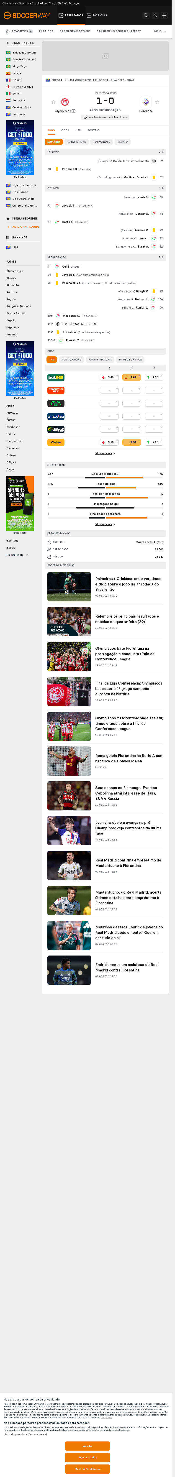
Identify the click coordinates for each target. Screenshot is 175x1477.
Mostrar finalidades (87, 1469)
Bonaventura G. (126, 246)
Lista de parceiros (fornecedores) (25, 1434)
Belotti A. (130, 197)
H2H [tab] (78, 130)
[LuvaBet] (55, 403)
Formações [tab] (101, 141)
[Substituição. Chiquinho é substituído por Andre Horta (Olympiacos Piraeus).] (57, 222)
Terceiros (106, 1417)
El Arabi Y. (72, 340)
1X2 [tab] (51, 359)
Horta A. (67, 222)
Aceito (87, 1446)
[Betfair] (55, 442)
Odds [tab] (65, 130)
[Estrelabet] (55, 416)
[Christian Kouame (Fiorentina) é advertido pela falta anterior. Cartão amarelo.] (154, 230)
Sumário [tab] (53, 141)
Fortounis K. (85, 205)
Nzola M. (143, 197)
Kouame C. (130, 238)
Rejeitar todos (87, 1457)
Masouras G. (71, 316)
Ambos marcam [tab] (100, 359)
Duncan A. (142, 214)
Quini (65, 266)
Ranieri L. (142, 307)
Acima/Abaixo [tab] (72, 359)
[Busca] (146, 15)
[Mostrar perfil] (65, 102)
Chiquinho (81, 222)
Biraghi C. (105, 161)
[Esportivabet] (55, 390)
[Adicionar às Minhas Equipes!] (53, 102)
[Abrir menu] (164, 15)
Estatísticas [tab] (76, 141)
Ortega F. (76, 266)
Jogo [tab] (51, 130)
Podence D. (89, 316)
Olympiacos (63, 111)
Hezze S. (91, 324)
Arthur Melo (126, 214)
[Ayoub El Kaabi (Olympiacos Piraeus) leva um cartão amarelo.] (58, 332)
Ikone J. (144, 238)
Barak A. (143, 246)
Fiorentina (146, 111)
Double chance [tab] (130, 359)
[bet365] (55, 377)
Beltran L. (141, 299)
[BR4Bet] (55, 429)
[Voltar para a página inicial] (29, 15)
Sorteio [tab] (93, 130)
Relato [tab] (122, 141)
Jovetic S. (68, 205)
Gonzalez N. (125, 299)
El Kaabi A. (88, 340)
